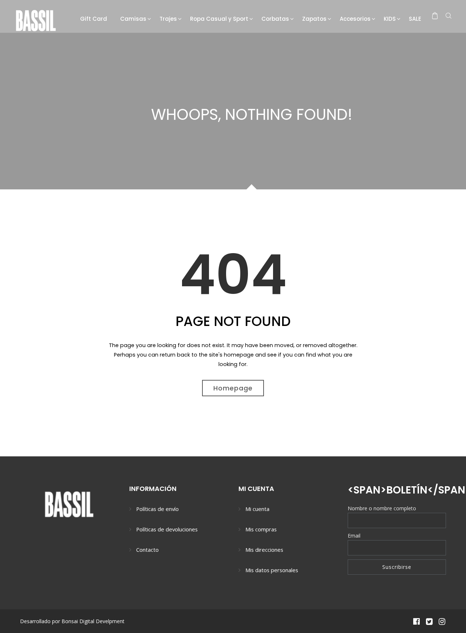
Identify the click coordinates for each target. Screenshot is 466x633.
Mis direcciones (264, 549)
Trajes (168, 19)
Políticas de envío (157, 508)
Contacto (147, 549)
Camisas (133, 19)
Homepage (233, 388)
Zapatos (314, 19)
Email (354, 535)
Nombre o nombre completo (382, 508)
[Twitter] (429, 621)
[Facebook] (416, 621)
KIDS (390, 19)
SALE (415, 19)
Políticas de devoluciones (167, 529)
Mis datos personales (271, 570)
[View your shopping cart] (434, 15)
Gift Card (93, 19)
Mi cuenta (257, 508)
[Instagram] (442, 621)
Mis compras (261, 529)
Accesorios (355, 19)
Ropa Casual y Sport (219, 19)
